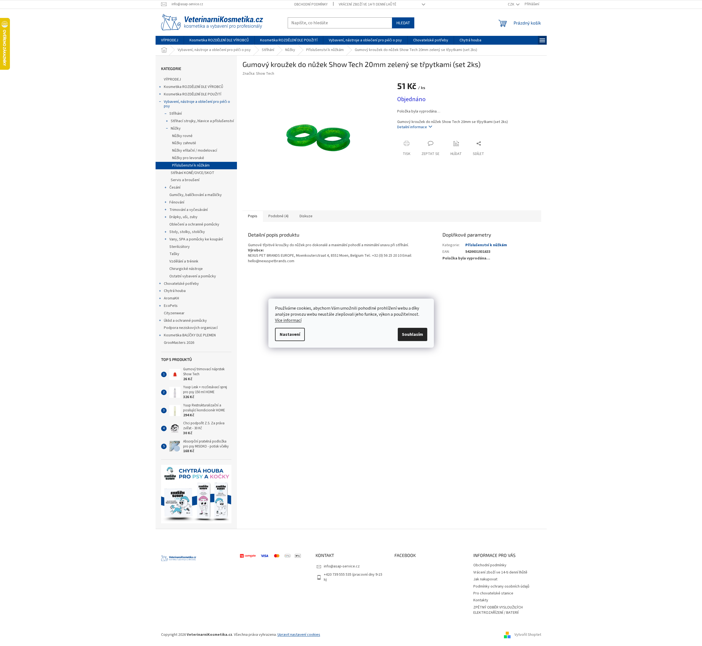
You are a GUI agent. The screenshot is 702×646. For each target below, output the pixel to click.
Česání (174, 187)
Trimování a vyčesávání (188, 210)
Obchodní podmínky (311, 4)
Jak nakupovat (485, 579)
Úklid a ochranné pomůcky (185, 320)
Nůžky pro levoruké (188, 158)
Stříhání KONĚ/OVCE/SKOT (192, 173)
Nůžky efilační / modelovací (194, 150)
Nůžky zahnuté (184, 143)
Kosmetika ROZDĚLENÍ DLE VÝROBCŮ (193, 87)
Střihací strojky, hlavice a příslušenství (202, 121)
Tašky (174, 254)
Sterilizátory (179, 247)
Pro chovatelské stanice (493, 593)
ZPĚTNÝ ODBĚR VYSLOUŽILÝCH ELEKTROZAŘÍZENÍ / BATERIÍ (498, 610)
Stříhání (175, 113)
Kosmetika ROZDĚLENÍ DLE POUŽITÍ (192, 94)
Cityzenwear (174, 313)
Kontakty (480, 600)
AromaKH (171, 298)
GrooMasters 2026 (179, 342)
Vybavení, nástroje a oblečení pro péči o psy (197, 104)
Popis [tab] (252, 216)
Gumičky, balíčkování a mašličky (195, 195)
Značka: (258, 73)
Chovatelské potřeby (181, 283)
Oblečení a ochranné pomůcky (194, 224)
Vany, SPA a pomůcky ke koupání (196, 239)
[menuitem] (170, 40)
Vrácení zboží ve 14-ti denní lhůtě (367, 4)
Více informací (288, 320)
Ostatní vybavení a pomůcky (192, 276)
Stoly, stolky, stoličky (187, 232)
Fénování (176, 202)
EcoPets (171, 306)
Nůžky (176, 128)
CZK (511, 4)
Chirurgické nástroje (186, 269)
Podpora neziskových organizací (191, 328)
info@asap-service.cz (342, 566)
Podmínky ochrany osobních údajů (501, 586)
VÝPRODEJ (172, 79)
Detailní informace (412, 127)
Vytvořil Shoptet (527, 634)
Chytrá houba (175, 291)
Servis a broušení (185, 180)
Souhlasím (412, 334)
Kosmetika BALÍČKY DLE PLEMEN (190, 335)
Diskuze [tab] (306, 216)
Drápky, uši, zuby (183, 217)
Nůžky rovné (182, 136)
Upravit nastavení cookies (298, 634)
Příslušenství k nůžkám (191, 165)
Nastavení (290, 334)
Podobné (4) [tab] (278, 216)
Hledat (403, 22)
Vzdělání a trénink (183, 261)
